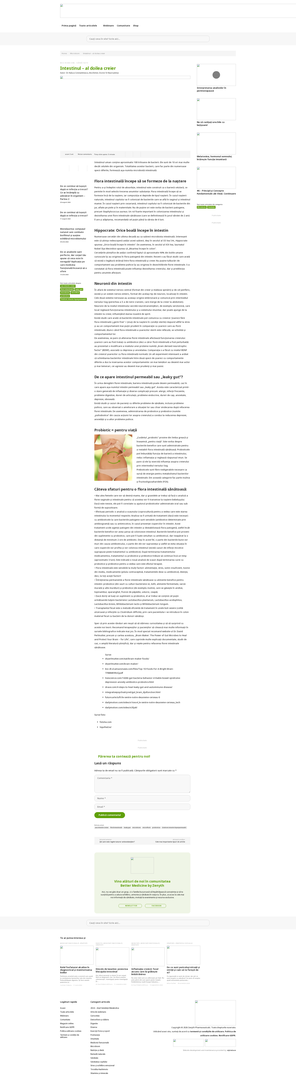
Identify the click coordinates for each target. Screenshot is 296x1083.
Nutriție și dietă (97, 1050)
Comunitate (65, 1019)
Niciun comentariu (85, 154)
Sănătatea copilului (184, 943)
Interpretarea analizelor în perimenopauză (211, 89)
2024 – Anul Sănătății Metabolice (104, 1008)
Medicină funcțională (69, 943)
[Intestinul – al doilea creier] (125, 77)
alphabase (231, 1050)
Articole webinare (98, 1012)
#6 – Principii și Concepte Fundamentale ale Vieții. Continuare (216, 192)
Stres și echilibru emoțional (102, 1065)
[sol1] (188, 1043)
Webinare (64, 1015)
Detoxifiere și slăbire (99, 1019)
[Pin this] (137, 154)
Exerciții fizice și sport (100, 1031)
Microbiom (67, 63)
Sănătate (82, 63)
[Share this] (129, 154)
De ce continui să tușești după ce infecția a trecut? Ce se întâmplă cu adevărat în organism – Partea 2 (74, 192)
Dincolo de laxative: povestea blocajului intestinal (112, 970)
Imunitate (135, 943)
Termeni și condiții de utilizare (69, 1036)
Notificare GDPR (67, 1027)
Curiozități (95, 1015)
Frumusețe (95, 1035)
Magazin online (67, 1023)
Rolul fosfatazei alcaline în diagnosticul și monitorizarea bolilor (76, 970)
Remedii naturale (97, 1054)
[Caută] (206, 39)
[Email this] (121, 154)
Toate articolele (67, 1012)
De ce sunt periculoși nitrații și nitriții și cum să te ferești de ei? (183, 970)
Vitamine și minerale (99, 1073)
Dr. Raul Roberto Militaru (104, 984)
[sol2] (220, 1043)
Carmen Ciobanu (66, 985)
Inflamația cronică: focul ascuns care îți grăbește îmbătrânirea (144, 971)
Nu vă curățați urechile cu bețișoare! (210, 123)
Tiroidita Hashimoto (99, 1069)
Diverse (93, 1027)
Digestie (99, 943)
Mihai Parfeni (171, 983)
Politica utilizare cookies (70, 1031)
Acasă (62, 1008)
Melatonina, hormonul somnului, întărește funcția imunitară (214, 158)
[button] (99, 25)
